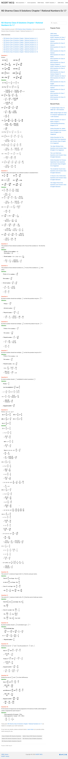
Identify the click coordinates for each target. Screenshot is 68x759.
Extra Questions (54, 35)
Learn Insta (30, 729)
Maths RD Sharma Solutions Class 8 (11, 738)
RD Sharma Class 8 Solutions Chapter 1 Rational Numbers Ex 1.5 (21, 46)
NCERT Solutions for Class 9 (57, 76)
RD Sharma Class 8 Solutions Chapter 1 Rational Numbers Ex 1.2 (21, 40)
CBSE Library (4, 754)
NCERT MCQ (39, 754)
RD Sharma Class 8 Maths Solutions (32, 738)
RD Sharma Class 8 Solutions (24, 29)
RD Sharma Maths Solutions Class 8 (11, 741)
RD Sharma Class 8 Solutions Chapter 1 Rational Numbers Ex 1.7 (21, 50)
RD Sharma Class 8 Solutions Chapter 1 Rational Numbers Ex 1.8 (21, 52)
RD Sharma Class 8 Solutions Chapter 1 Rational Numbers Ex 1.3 (21, 42)
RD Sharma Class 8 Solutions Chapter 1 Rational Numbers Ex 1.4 (21, 44)
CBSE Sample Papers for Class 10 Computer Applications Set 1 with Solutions (58, 114)
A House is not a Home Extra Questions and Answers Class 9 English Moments (58, 177)
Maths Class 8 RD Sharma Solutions (32, 736)
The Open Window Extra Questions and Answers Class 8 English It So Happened (58, 148)
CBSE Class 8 (9, 745)
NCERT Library (5, 756)
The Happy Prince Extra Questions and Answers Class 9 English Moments (58, 184)
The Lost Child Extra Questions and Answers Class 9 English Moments (58, 155)
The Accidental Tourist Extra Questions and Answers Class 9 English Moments (58, 170)
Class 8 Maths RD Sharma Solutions (11, 736)
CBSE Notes (53, 33)
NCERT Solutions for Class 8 (57, 66)
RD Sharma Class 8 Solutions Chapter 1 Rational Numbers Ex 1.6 (21, 48)
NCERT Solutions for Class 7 (57, 37)
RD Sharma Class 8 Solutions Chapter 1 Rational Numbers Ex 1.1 (21, 38)
